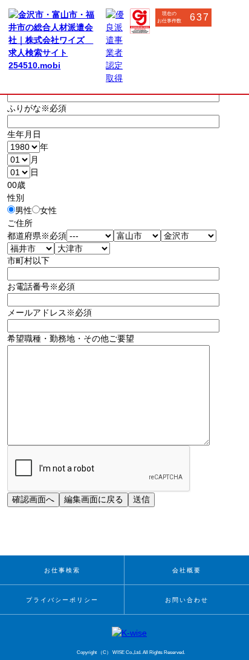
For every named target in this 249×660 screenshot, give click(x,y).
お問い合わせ (187, 600)
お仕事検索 (62, 570)
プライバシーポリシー (62, 600)
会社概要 (186, 570)
